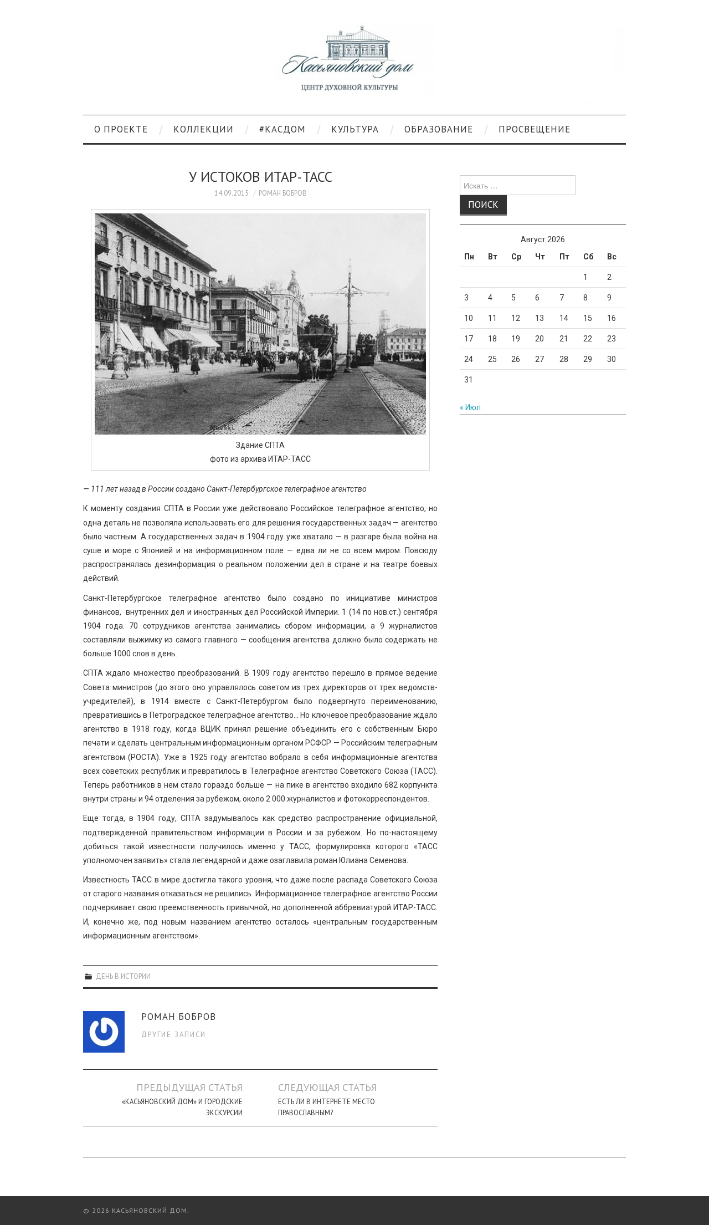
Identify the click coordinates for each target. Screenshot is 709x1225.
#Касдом (282, 129)
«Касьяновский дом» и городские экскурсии (182, 1107)
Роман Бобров (283, 192)
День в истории (123, 976)
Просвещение (535, 129)
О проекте (121, 129)
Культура (355, 129)
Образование (438, 129)
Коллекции (203, 129)
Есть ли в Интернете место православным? (326, 1107)
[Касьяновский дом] (354, 62)
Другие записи (173, 1034)
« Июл (470, 407)
